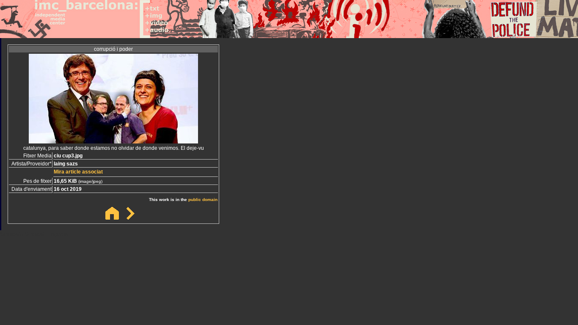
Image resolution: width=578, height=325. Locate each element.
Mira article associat (78, 172)
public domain (202, 199)
